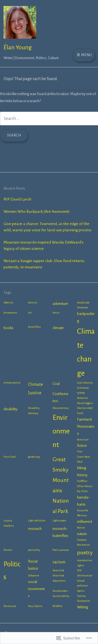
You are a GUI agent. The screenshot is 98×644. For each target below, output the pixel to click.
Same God (58, 570)
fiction (82, 445)
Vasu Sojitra (35, 605)
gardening (33, 456)
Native (81, 527)
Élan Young (18, 47)
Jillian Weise (84, 486)
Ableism (8, 302)
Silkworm (33, 575)
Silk (79, 570)
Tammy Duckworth (83, 598)
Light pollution (36, 520)
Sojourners (59, 580)
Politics (12, 571)
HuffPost (82, 480)
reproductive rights (84, 563)
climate (58, 328)
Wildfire (57, 605)
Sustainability (61, 595)
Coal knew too (60, 397)
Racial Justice (33, 564)
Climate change (86, 352)
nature (82, 534)
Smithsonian (85, 575)
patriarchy (34, 549)
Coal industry (85, 382)
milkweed (84, 522)
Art (30, 312)
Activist (32, 302)
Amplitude (83, 302)
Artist (56, 312)
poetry (85, 552)
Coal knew (83, 387)
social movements (36, 589)
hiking (81, 468)
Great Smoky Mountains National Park (61, 485)
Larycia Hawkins (9, 523)
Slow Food (58, 575)
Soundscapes (60, 590)
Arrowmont (10, 312)
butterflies (34, 326)
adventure (60, 304)
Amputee (82, 307)
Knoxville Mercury (82, 513)
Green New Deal (83, 459)
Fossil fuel (10, 456)
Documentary (61, 407)
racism (59, 562)
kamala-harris (83, 500)
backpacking (85, 317)
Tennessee (10, 605)
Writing (82, 607)
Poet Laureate (61, 549)
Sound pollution (82, 583)
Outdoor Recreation (83, 542)
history (82, 475)
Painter (8, 549)
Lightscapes (59, 520)
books (8, 328)
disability (10, 409)
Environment (61, 431)
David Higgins (85, 403)
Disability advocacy (34, 410)
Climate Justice (35, 388)
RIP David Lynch (17, 199)
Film (79, 451)
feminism (83, 439)
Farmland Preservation (85, 426)
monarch (35, 529)
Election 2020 (85, 407)
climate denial (12, 382)
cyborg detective (82, 395)
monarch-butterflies (60, 532)
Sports (81, 590)
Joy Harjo (82, 491)
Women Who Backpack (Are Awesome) (37, 211)
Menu (86, 55)
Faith (80, 413)
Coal (56, 384)
